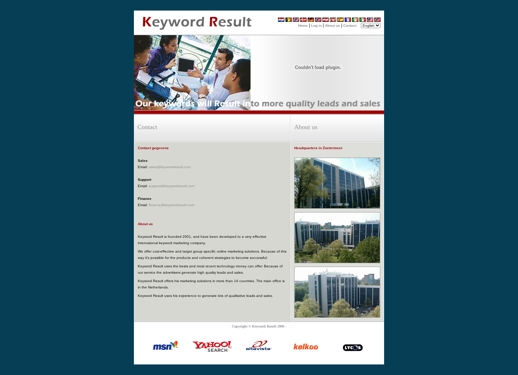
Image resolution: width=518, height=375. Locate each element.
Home (303, 25)
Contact (349, 25)
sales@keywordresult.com (170, 167)
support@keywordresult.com (172, 186)
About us (332, 25)
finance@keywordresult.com (171, 205)
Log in (316, 25)
